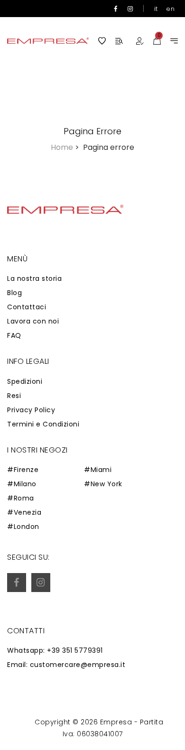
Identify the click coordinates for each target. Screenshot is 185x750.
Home (65, 147)
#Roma (20, 498)
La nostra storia (34, 278)
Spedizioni (24, 381)
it (156, 8)
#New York (103, 484)
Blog (14, 292)
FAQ (14, 335)
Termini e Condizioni (43, 424)
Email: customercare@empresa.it (66, 664)
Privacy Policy (31, 410)
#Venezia (24, 512)
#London (23, 526)
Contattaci (26, 307)
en (170, 8)
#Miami (97, 469)
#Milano (22, 484)
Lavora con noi (33, 321)
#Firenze (22, 469)
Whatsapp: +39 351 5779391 (55, 650)
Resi (14, 395)
